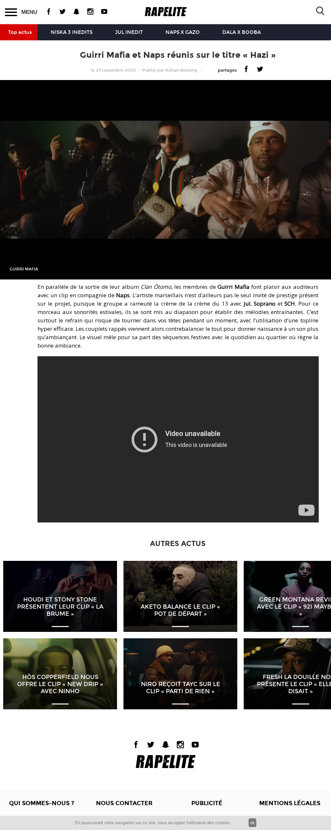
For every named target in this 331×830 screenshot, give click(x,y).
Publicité (206, 803)
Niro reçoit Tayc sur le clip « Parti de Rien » (180, 688)
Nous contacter (124, 803)
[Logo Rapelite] (166, 11)
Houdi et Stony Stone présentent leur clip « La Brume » (60, 606)
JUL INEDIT (129, 32)
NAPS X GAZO (183, 32)
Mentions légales (289, 803)
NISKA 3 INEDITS (71, 32)
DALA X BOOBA (241, 32)
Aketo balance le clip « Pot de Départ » (180, 610)
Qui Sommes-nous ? (41, 803)
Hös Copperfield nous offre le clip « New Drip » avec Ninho (60, 684)
